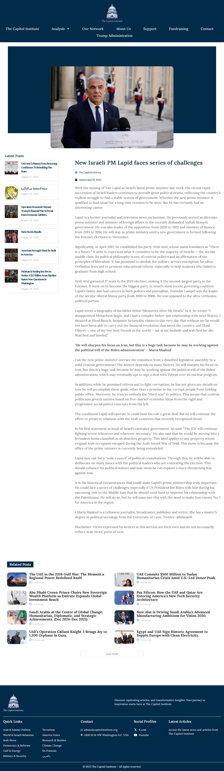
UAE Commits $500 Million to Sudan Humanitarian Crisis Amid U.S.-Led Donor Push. (176, 576)
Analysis (58, 29)
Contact (207, 29)
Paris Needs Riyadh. (31, 231)
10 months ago (38, 640)
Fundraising (178, 29)
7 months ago (145, 582)
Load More (112, 654)
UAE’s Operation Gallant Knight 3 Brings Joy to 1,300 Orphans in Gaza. (68, 633)
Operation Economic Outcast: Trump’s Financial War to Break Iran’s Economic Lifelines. (37, 210)
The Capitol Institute (22, 29)
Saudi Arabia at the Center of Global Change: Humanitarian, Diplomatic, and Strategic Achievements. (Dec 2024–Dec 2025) (66, 615)
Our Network (93, 29)
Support (149, 29)
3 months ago (38, 582)
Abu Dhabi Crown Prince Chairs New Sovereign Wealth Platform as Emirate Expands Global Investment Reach (68, 596)
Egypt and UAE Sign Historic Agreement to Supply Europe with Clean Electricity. (172, 633)
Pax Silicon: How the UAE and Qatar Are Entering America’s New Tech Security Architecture (170, 596)
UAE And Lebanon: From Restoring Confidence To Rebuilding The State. (39, 167)
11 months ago (145, 640)
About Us (123, 29)
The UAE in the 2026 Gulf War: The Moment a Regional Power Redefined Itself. (66, 576)
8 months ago (145, 604)
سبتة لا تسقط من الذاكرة (34, 188)
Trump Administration (114, 35)
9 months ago (38, 624)
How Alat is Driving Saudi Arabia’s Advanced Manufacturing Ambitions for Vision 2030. (173, 614)
